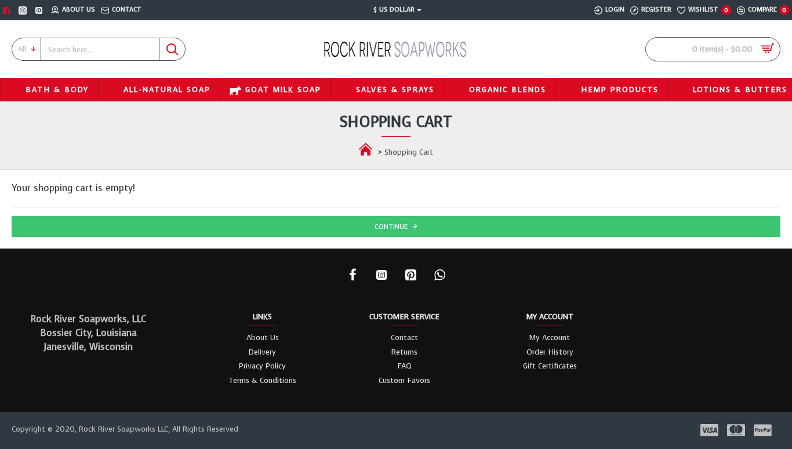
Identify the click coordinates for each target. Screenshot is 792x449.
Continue (391, 226)
